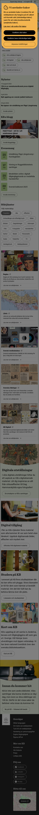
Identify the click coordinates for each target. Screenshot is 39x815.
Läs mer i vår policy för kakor (15, 26)
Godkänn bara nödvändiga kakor (19, 38)
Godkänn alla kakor (19, 33)
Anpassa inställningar (20, 44)
